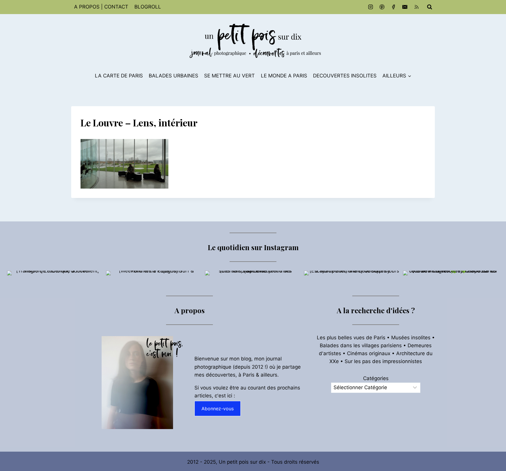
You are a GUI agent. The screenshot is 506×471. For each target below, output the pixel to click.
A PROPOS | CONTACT (101, 7)
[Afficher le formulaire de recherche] (429, 7)
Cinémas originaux (368, 353)
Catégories (376, 378)
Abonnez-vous (217, 408)
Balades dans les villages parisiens (361, 345)
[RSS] (416, 7)
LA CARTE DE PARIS (119, 76)
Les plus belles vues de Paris (351, 337)
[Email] (405, 7)
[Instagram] (371, 7)
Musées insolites (410, 337)
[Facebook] (394, 7)
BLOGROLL (147, 7)
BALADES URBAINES (173, 76)
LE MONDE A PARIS (284, 76)
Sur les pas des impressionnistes (383, 361)
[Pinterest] (382, 7)
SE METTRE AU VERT (229, 76)
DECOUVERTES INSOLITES (345, 76)
